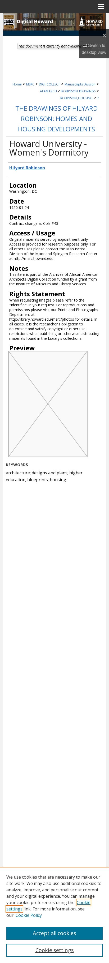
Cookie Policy (29, 915)
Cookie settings (54, 950)
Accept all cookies (54, 933)
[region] (54, 915)
